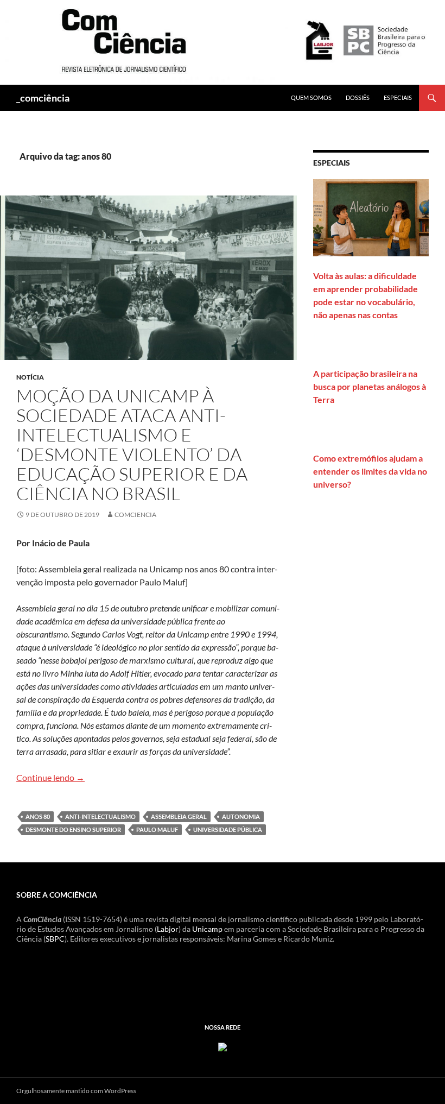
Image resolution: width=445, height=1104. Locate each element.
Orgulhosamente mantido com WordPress (76, 1091)
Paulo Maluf (157, 829)
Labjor (168, 928)
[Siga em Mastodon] (222, 1046)
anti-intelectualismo (100, 816)
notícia (30, 377)
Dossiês (358, 97)
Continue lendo (50, 777)
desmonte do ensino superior (73, 829)
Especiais (398, 97)
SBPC (55, 938)
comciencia (135, 514)
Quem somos (311, 97)
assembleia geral (179, 816)
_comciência (42, 98)
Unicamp (207, 928)
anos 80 (38, 816)
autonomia (241, 816)
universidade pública (227, 829)
